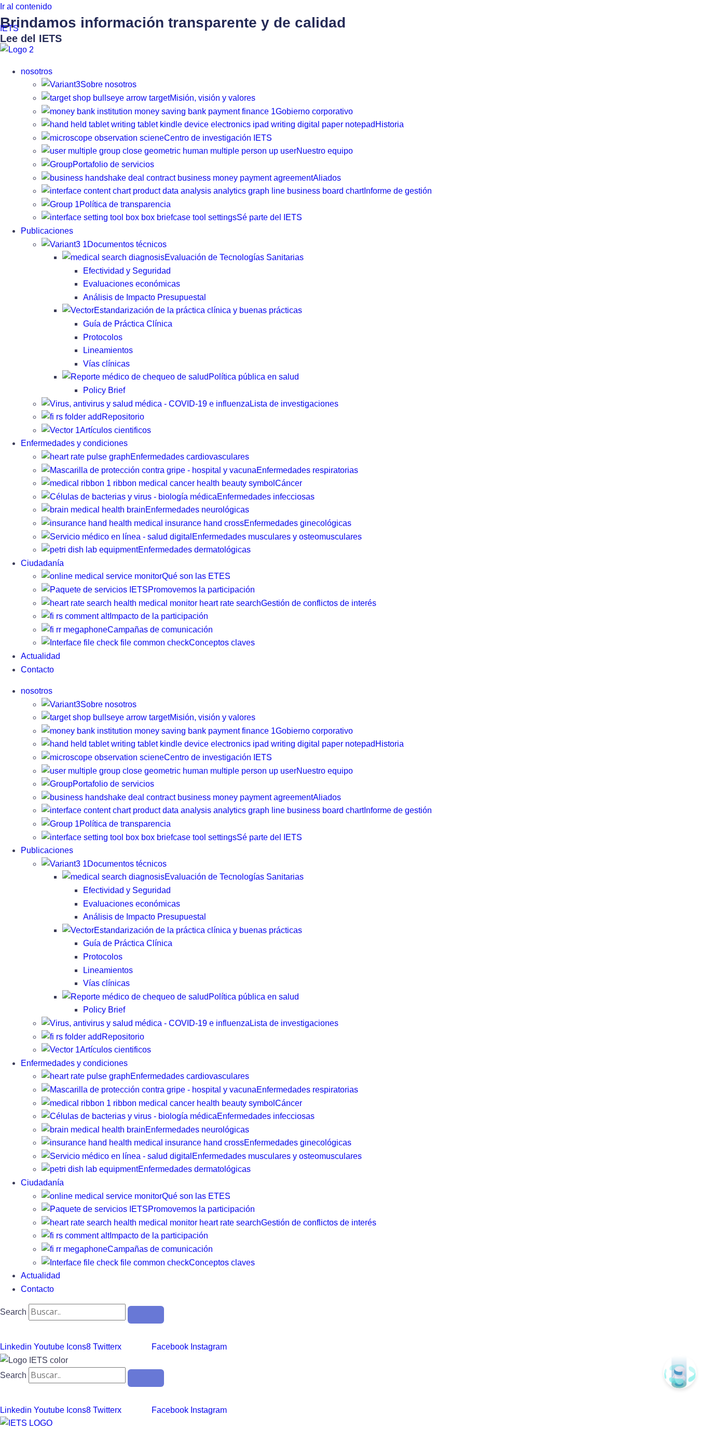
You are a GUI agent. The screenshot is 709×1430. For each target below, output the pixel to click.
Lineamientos (108, 350)
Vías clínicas (106, 363)
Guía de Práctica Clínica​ (127, 323)
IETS (9, 28)
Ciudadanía (42, 563)
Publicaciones (47, 230)
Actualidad (40, 656)
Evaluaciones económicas (131, 283)
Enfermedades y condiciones (74, 443)
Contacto (37, 669)
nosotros (36, 71)
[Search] (146, 1315)
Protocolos (102, 337)
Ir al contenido (26, 6)
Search (13, 1311)
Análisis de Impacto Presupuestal (144, 297)
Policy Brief (104, 390)
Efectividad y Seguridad (127, 270)
